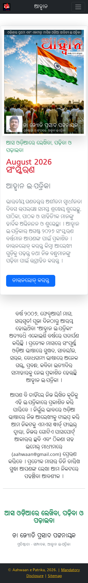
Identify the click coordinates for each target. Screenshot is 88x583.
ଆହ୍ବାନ (41, 7)
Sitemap (55, 576)
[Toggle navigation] (78, 7)
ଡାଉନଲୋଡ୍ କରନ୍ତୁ (30, 280)
